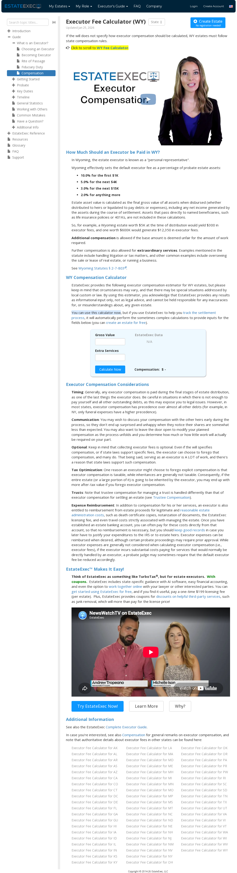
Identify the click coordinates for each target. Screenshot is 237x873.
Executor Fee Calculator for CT (95, 790)
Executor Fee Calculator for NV (149, 850)
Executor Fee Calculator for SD (204, 790)
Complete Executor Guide (126, 727)
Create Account (213, 6)
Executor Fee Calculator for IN (94, 850)
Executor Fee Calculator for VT (204, 826)
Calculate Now (110, 369)
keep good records (190, 530)
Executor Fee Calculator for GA (95, 814)
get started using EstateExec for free (102, 591)
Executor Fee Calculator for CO (95, 784)
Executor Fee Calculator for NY (149, 856)
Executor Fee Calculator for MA (149, 754)
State (155, 22)
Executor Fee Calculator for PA (204, 760)
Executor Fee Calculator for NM (150, 844)
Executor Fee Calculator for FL (94, 808)
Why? (180, 706)
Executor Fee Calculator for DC (95, 796)
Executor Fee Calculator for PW (204, 772)
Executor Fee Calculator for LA (149, 748)
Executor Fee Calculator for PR (204, 766)
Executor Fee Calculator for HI (94, 826)
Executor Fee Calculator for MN (150, 784)
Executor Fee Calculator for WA (204, 832)
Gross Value (105, 335)
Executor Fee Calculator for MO (150, 790)
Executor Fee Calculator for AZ (95, 772)
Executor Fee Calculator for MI (149, 778)
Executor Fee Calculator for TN (204, 796)
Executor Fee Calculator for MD (150, 760)
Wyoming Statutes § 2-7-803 (101, 268)
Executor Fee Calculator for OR (204, 754)
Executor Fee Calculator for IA (94, 832)
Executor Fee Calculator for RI (203, 778)
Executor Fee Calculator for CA (95, 778)
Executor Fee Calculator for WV (204, 844)
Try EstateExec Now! (97, 706)
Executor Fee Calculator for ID (94, 838)
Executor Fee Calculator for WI (204, 838)
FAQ (137, 6)
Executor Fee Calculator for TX (204, 802)
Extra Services (107, 350)
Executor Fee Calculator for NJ (149, 838)
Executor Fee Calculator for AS (94, 766)
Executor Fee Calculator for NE (149, 826)
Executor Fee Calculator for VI (203, 820)
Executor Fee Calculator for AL (94, 754)
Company (154, 6)
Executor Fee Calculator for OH (149, 862)
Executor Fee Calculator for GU (95, 820)
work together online (125, 586)
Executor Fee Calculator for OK (204, 748)
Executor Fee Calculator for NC (149, 814)
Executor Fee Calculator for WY (204, 850)
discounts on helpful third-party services (188, 596)
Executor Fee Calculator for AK (95, 748)
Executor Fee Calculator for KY (94, 862)
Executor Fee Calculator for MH (149, 772)
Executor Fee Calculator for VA (204, 814)
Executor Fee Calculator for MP (149, 796)
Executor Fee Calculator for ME (149, 766)
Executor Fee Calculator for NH (149, 832)
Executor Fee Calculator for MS (149, 802)
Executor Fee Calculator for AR (95, 760)
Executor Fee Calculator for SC (204, 784)
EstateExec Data (149, 335)
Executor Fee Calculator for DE (95, 802)
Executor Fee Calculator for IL (94, 844)
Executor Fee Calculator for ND (149, 820)
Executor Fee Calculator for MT (149, 808)
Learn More (146, 706)
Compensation (133, 734)
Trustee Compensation (171, 497)
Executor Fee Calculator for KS (94, 856)
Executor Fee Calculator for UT (204, 808)
